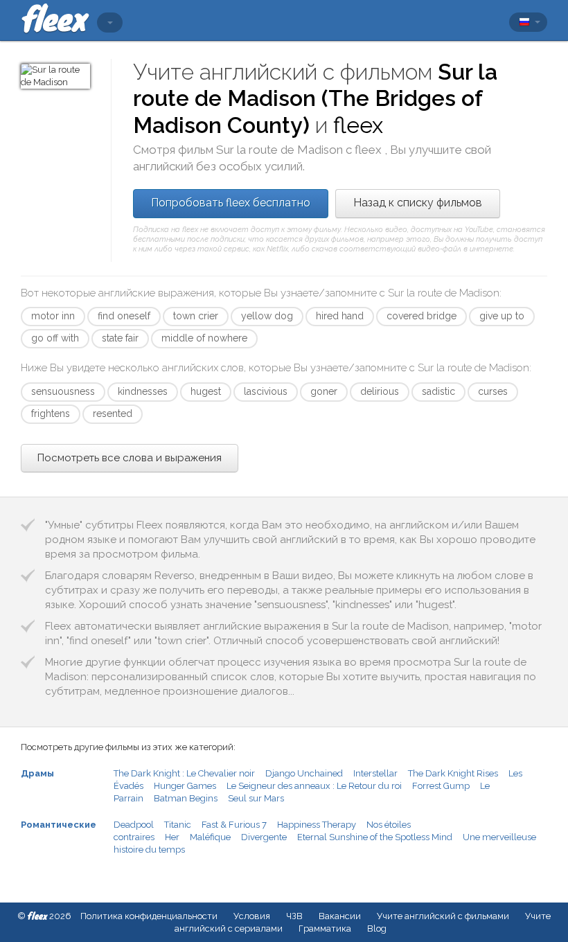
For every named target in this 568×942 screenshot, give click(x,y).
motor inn (53, 315)
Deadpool (134, 824)
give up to (501, 315)
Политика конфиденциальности (149, 916)
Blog (377, 928)
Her (172, 837)
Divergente (264, 837)
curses (493, 391)
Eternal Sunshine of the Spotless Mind (374, 837)
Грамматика (325, 928)
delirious (379, 391)
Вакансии (340, 916)
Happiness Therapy (316, 824)
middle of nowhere (204, 338)
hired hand (340, 315)
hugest (205, 391)
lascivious (265, 391)
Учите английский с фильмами (443, 916)
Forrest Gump (441, 786)
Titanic (177, 824)
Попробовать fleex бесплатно (230, 202)
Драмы (37, 773)
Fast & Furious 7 (234, 824)
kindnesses (143, 391)
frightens (50, 413)
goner (323, 391)
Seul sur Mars (256, 798)
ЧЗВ (294, 916)
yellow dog (267, 315)
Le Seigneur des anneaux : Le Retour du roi (314, 786)
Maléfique (210, 837)
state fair (120, 338)
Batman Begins (186, 798)
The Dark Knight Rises (453, 773)
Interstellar (375, 773)
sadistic (438, 391)
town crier (195, 315)
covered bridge (421, 315)
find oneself (124, 315)
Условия (251, 916)
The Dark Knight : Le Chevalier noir (184, 773)
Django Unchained (304, 773)
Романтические (58, 824)
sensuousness (63, 391)
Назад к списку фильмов (417, 202)
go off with (55, 338)
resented (112, 413)
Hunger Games (185, 786)
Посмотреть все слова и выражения (129, 458)
